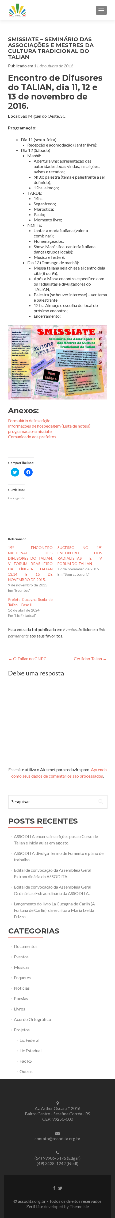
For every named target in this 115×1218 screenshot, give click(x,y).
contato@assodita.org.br (57, 1138)
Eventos (70, 629)
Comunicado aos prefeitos (32, 436)
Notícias (22, 987)
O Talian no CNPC (27, 658)
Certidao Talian (90, 658)
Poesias (21, 998)
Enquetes (22, 977)
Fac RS (26, 1060)
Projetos (22, 1029)
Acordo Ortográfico (32, 1019)
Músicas (21, 967)
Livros (19, 1008)
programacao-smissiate (30, 431)
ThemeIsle (79, 1206)
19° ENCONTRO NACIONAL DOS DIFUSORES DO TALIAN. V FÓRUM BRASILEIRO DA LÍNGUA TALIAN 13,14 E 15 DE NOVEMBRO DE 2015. (30, 563)
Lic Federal (29, 1040)
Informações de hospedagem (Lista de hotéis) (49, 425)
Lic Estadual (30, 1050)
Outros (26, 1071)
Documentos (25, 946)
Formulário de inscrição (29, 420)
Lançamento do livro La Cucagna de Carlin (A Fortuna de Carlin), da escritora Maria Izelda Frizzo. (54, 910)
